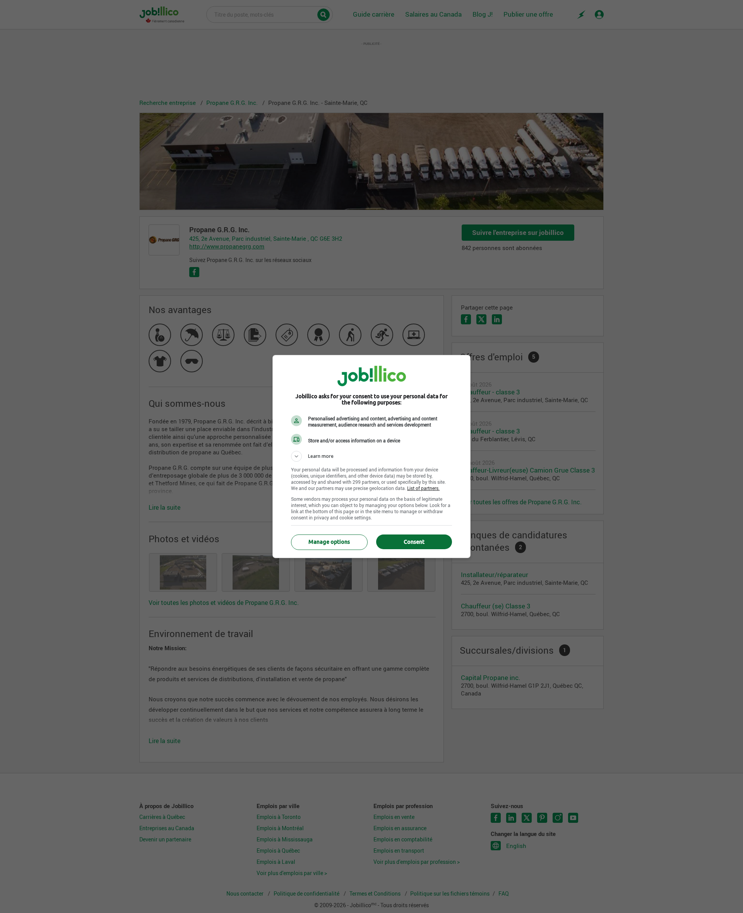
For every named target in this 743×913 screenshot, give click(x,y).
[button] (371, 456)
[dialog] (371, 456)
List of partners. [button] (423, 488)
